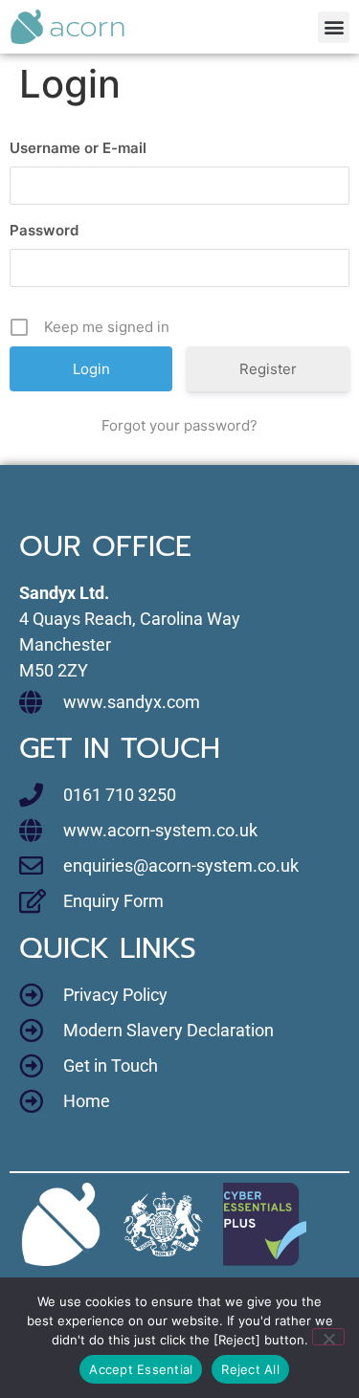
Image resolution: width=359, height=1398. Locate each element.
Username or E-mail (78, 148)
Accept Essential (140, 1369)
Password (44, 230)
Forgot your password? (179, 425)
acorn (87, 27)
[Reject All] (328, 1336)
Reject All (250, 1369)
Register (268, 369)
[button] (333, 27)
